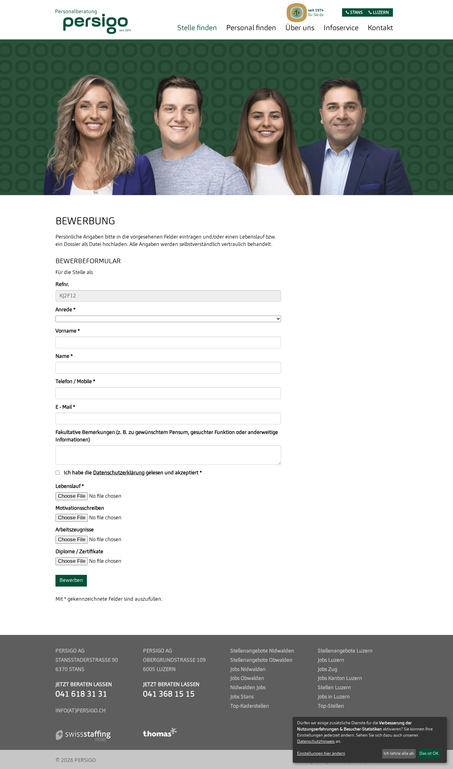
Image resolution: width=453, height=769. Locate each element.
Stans (356, 13)
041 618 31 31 (81, 694)
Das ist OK (429, 753)
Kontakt (380, 28)
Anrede (65, 310)
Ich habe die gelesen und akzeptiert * (133, 473)
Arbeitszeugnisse (74, 530)
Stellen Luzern (334, 687)
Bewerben (71, 580)
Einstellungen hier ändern (321, 753)
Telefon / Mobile (75, 381)
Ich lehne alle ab (399, 753)
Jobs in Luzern (334, 697)
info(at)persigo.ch (80, 711)
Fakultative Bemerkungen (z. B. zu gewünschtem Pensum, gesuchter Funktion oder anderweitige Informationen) (166, 436)
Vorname (67, 331)
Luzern (380, 13)
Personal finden (251, 28)
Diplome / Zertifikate (79, 551)
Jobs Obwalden (247, 678)
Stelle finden (197, 28)
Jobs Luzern (331, 660)
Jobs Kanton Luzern (340, 678)
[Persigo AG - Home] (93, 19)
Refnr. (62, 284)
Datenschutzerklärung (119, 473)
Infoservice (341, 28)
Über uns (299, 28)
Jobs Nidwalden (248, 669)
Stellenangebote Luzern (345, 651)
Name (64, 356)
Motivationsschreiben (79, 508)
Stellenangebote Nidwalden (262, 651)
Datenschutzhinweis (316, 741)
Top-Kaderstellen (249, 706)
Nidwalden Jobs (248, 687)
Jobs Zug (327, 669)
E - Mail (65, 407)
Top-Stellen (331, 706)
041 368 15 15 (169, 694)
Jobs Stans (242, 697)
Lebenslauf (69, 486)
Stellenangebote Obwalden (261, 660)
